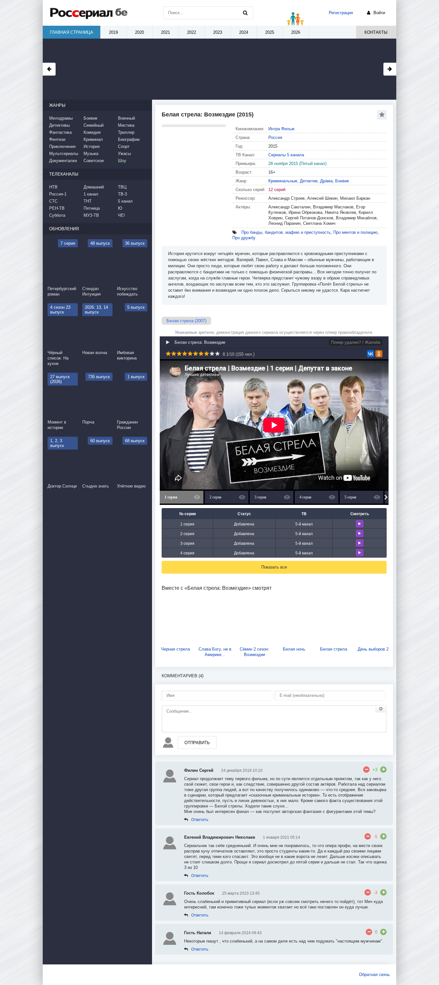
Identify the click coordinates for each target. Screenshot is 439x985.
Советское (94, 160)
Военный (126, 118)
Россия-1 (58, 194)
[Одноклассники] (378, 353)
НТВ (53, 187)
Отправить (197, 742)
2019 (113, 32)
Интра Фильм (281, 128)
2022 (191, 32)
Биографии (128, 139)
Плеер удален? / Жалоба (355, 342)
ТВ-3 (122, 194)
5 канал (125, 201)
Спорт (124, 146)
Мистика (126, 125)
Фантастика (60, 132)
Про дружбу (243, 237)
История (92, 146)
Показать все (274, 567)
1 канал (91, 194)
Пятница (92, 208)
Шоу (122, 160)
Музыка (91, 153)
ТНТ (88, 201)
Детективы (59, 125)
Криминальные (282, 180)
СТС (53, 201)
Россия (275, 137)
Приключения (62, 146)
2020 (139, 32)
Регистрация (341, 12)
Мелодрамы (61, 118)
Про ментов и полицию (355, 232)
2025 (269, 32)
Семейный (93, 125)
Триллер (126, 132)
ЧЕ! (121, 215)
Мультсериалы (63, 153)
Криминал (93, 139)
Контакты (376, 32)
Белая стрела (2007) (186, 320)
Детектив (309, 180)
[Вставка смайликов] (381, 708)
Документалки (63, 160)
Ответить (199, 819)
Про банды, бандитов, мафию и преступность (286, 232)
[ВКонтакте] (370, 353)
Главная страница (71, 32)
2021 (165, 32)
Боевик (342, 180)
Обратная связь (374, 974)
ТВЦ (122, 187)
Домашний (94, 187)
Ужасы (124, 153)
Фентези (57, 139)
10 (217, 353)
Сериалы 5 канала (286, 154)
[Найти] (245, 12)
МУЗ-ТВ (91, 215)
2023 (217, 32)
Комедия (92, 132)
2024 (243, 32)
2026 (295, 32)
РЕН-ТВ (57, 208)
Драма (326, 180)
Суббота (57, 215)
